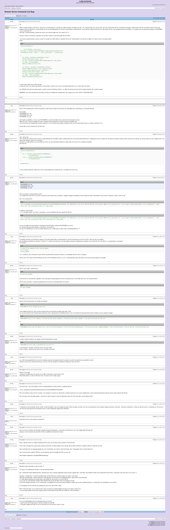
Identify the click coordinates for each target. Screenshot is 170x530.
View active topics (19, 6)
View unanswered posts (10, 6)
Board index (7, 8)
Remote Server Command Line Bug (19, 12)
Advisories (18, 8)
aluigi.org (13, 8)
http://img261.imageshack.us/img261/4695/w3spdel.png (34, 455)
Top (6, 97)
